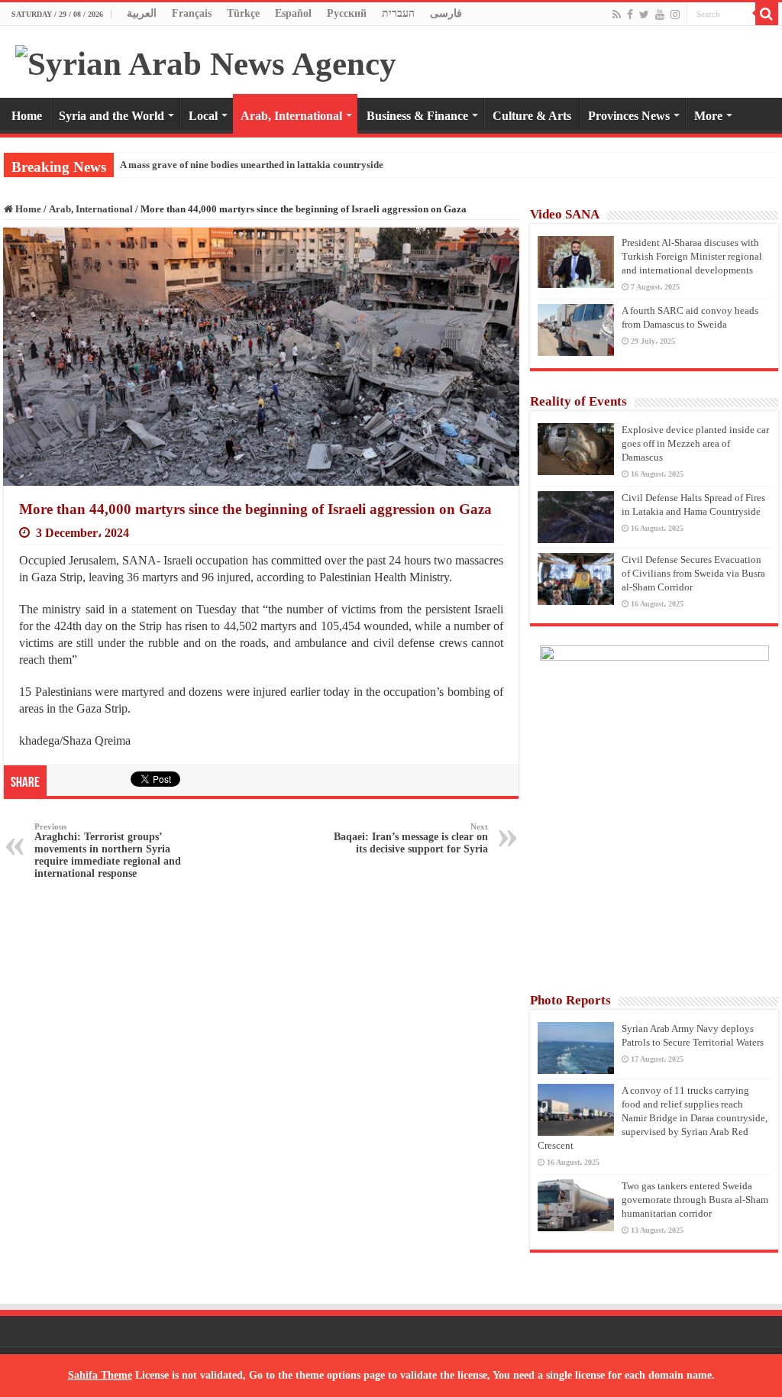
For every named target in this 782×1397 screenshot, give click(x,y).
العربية (142, 13)
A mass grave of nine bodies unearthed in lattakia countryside (251, 164)
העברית (398, 13)
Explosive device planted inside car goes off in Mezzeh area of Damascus (695, 443)
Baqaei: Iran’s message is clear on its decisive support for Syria (411, 838)
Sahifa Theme (100, 1375)
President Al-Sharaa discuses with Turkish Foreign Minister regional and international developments (692, 256)
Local (203, 115)
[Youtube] (660, 14)
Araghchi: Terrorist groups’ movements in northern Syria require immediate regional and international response (107, 850)
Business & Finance (417, 115)
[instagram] (675, 14)
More (708, 115)
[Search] (766, 13)
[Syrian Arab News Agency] (205, 60)
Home (26, 115)
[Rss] (616, 14)
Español (293, 13)
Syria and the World (111, 115)
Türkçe (243, 13)
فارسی (446, 13)
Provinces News (629, 115)
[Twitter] (644, 14)
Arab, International (291, 115)
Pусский (347, 13)
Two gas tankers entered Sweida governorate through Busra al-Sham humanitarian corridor (695, 1199)
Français (192, 13)
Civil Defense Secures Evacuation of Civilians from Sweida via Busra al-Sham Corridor (693, 573)
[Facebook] (630, 14)
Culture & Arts (532, 115)
